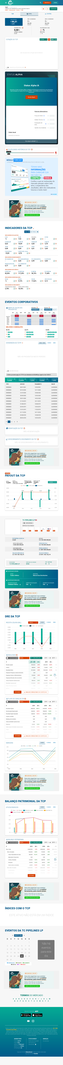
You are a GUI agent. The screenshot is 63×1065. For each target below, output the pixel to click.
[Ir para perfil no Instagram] (33, 1022)
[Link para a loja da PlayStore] (26, 1015)
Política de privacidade (34, 1040)
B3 (54, 1028)
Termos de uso (32, 1042)
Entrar (55, 2)
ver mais (17, 692)
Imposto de (19, 1046)
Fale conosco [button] (32, 1044)
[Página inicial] (10, 3)
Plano (17, 1040)
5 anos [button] (49, 342)
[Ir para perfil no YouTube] (28, 1022)
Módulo (19, 1044)
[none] (31, 208)
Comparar (53, 8)
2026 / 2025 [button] (42, 342)
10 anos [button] (48, 622)
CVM (56, 1028)
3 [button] (14, 422)
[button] (6, 2)
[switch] (31, 67)
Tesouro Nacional (11, 1029)
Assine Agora (31, 97)
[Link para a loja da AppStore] (37, 1015)
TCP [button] (12, 13)
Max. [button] (54, 342)
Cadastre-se (47, 2)
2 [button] (11, 422)
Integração (18, 1047)
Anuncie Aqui (46, 1040)
